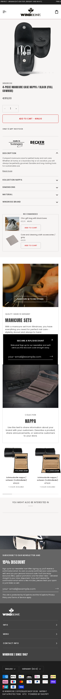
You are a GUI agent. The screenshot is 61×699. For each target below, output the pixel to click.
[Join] (50, 356)
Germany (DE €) (30, 669)
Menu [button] (6, 634)
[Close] (53, 339)
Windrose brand (12, 201)
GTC (24, 694)
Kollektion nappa (12, 179)
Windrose (7, 83)
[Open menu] (7, 12)
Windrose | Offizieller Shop (18, 691)
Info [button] (5, 625)
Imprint (43, 691)
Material (8, 194)
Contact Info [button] (11, 643)
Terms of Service (19, 597)
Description (9, 153)
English (9, 669)
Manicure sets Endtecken (30, 299)
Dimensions (9, 187)
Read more (7, 171)
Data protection (12, 694)
